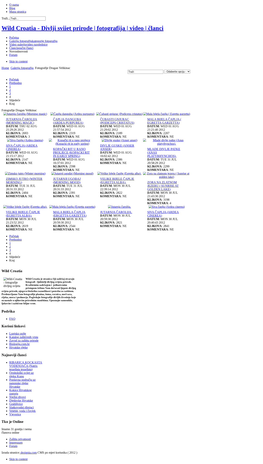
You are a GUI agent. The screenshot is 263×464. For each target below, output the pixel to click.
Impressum (16, 442)
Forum (13, 446)
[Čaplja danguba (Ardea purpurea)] (72, 114)
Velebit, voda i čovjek (22, 410)
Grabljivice (16, 404)
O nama (14, 4)
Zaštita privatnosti (20, 439)
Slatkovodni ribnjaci (21, 407)
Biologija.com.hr (19, 344)
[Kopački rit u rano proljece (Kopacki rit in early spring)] (72, 143)
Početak (14, 79)
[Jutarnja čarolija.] (119, 206)
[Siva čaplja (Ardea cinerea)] (25, 140)
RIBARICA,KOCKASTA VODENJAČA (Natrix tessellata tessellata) (25, 366)
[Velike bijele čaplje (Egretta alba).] (119, 173)
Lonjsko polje (17, 333)
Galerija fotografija (22, 68)
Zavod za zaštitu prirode (24, 340)
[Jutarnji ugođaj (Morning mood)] (72, 173)
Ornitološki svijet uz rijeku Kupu (21, 374)
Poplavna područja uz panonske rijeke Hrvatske (22, 383)
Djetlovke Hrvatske (21, 400)
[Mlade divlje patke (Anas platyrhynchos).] (166, 143)
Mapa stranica (17, 11)
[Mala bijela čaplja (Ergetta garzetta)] (72, 206)
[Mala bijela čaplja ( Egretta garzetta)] (166, 114)
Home (5, 68)
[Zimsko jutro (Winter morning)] (25, 173)
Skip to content (18, 61)
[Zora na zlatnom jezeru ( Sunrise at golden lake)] (166, 177)
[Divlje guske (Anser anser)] (119, 140)
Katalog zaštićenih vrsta (23, 337)
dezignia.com (28, 452)
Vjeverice (15, 414)
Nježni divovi (17, 397)
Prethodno (15, 83)
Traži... (6, 18)
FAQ (12, 318)
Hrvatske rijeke (18, 347)
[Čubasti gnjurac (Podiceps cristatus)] (119, 114)
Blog (12, 8)
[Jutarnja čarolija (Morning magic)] (25, 114)
